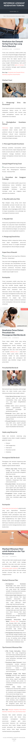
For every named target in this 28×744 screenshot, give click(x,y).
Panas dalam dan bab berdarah (10, 508)
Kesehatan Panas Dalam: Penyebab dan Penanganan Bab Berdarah (14, 332)
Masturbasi (5, 127)
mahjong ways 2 (14, 351)
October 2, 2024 (6, 337)
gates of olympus (19, 65)
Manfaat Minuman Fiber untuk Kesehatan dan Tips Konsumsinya (13, 551)
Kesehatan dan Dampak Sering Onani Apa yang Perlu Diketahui (12, 43)
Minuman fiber (14, 621)
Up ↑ (14, 741)
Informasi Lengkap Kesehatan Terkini (14, 4)
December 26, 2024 (7, 49)
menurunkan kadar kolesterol (10, 568)
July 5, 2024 (5, 556)
